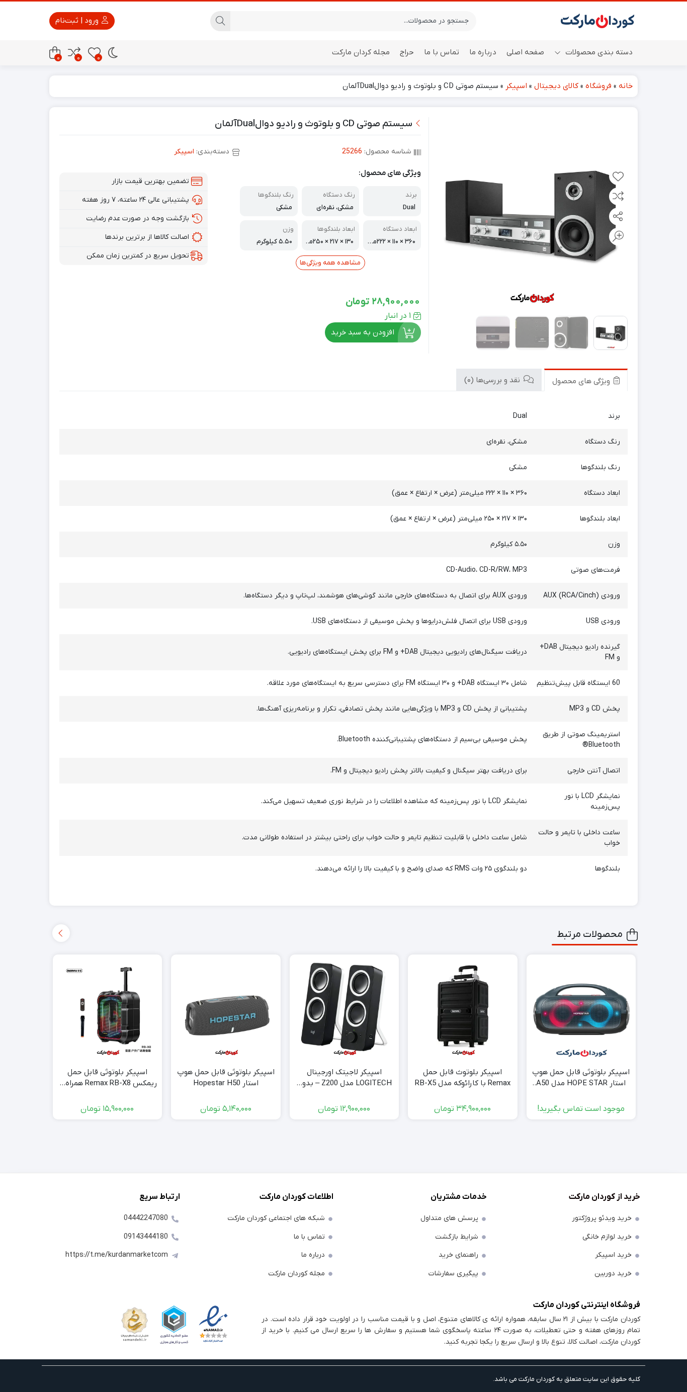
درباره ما (482, 52)
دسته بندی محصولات (598, 52)
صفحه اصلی (525, 52)
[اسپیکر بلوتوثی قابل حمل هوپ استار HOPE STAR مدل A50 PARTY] (581, 1009)
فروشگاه (598, 86)
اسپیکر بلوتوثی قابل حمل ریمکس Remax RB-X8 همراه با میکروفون (107, 1078)
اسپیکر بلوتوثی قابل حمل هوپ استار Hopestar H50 (226, 1078)
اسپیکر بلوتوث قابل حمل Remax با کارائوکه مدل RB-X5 (462, 1078)
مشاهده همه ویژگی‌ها (330, 262)
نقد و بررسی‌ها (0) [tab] (493, 380)
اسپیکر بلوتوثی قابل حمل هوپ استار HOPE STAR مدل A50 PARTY (581, 1078)
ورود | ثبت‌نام (78, 21)
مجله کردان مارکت (361, 52)
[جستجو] (220, 21)
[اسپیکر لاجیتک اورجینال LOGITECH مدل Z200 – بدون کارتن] (344, 1009)
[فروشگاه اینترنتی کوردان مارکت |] (597, 21)
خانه (626, 86)
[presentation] (61, 933)
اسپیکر (516, 86)
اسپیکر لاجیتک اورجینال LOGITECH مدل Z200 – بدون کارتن (344, 1078)
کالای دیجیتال (556, 86)
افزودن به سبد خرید (362, 332)
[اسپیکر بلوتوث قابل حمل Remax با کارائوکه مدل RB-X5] (462, 1009)
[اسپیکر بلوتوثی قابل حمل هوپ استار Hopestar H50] (226, 1009)
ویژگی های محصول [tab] (582, 381)
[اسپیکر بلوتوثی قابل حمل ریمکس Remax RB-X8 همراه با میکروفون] (107, 1009)
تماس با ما (441, 52)
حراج (407, 52)
